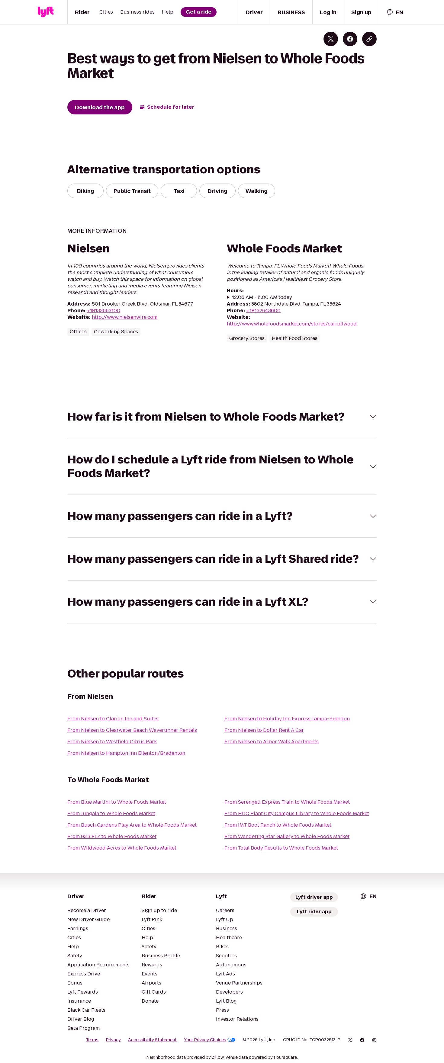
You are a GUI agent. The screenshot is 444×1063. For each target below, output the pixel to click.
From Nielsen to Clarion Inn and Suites (113, 718)
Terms (92, 1040)
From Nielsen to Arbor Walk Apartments (271, 741)
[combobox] (394, 12)
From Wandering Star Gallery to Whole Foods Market (286, 836)
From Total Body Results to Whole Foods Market (281, 847)
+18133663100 (103, 310)
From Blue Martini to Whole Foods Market (116, 802)
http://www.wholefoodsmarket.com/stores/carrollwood (292, 323)
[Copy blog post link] (369, 39)
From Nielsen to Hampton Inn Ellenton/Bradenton (126, 753)
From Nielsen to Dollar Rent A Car (264, 730)
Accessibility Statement (152, 1040)
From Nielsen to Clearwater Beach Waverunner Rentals (132, 730)
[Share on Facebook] (350, 39)
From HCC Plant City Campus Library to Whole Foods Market (296, 813)
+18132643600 (263, 310)
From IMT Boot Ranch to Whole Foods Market (277, 824)
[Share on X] (330, 39)
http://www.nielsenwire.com (124, 317)
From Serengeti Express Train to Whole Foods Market (287, 802)
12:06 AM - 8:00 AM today (262, 297)
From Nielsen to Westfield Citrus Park (112, 741)
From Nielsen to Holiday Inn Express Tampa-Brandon (287, 718)
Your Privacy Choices (205, 1040)
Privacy (113, 1040)
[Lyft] (45, 12)
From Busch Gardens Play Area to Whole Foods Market (132, 824)
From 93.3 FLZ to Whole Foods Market (111, 836)
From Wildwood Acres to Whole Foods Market (121, 847)
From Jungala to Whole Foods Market (111, 813)
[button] (222, 417)
